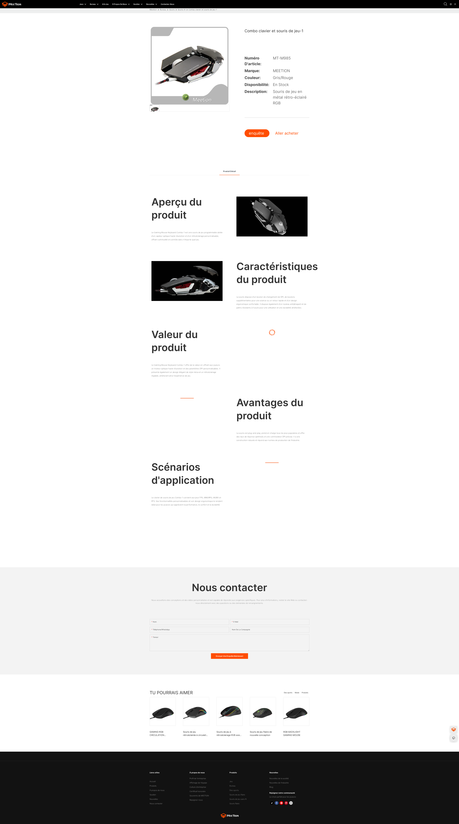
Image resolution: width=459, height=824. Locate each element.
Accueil (153, 781)
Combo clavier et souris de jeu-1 (203, 9)
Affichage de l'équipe (198, 783)
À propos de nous (157, 790)
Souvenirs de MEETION (199, 796)
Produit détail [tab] (229, 171)
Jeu (231, 781)
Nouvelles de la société (279, 778)
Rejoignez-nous (196, 800)
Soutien (153, 795)
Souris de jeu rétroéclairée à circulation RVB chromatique (196, 734)
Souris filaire (234, 803)
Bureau (163, 9)
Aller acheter (286, 133)
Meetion (153, 9)
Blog (271, 787)
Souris (172, 9)
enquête (257, 133)
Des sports (288, 693)
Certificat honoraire (197, 791)
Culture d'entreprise (198, 787)
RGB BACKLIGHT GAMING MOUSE (291, 733)
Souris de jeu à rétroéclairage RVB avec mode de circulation (228, 734)
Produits (305, 693)
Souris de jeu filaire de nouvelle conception (261, 733)
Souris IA (182, 9)
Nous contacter (156, 803)
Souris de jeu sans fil (238, 799)
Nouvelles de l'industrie (279, 783)
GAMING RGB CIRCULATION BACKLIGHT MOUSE (160, 734)
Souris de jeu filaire (237, 795)
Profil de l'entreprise (198, 778)
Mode (297, 693)
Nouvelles (154, 799)
